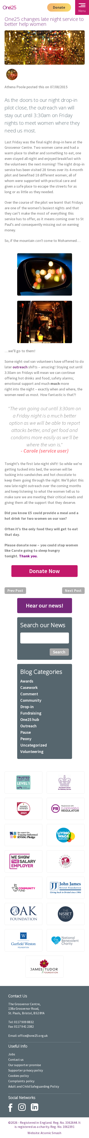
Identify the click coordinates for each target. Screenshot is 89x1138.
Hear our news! (44, 605)
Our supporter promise (24, 1065)
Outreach (28, 725)
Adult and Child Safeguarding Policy (33, 1086)
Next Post (73, 590)
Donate (59, 7)
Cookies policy (18, 1076)
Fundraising (30, 713)
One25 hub (29, 719)
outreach (20, 367)
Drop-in (27, 706)
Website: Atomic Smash (44, 1133)
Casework (29, 687)
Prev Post (15, 590)
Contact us (16, 1059)
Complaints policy (21, 1081)
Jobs (11, 1054)
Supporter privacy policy (25, 1070)
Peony (26, 738)
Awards (27, 681)
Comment (29, 693)
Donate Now (44, 571)
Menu (82, 11)
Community (31, 700)
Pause (25, 732)
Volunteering (31, 751)
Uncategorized (33, 745)
